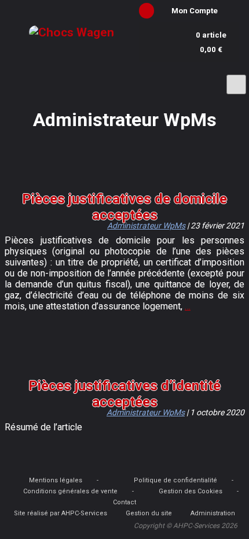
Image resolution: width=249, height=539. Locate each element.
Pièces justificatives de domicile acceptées (124, 207)
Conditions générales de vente (70, 491)
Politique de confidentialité (175, 480)
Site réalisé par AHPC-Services (60, 513)
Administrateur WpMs (146, 225)
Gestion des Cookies (190, 491)
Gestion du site (149, 513)
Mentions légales (55, 480)
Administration (213, 513)
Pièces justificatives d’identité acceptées (124, 394)
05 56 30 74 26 (67, 80)
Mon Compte (194, 10)
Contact (124, 502)
